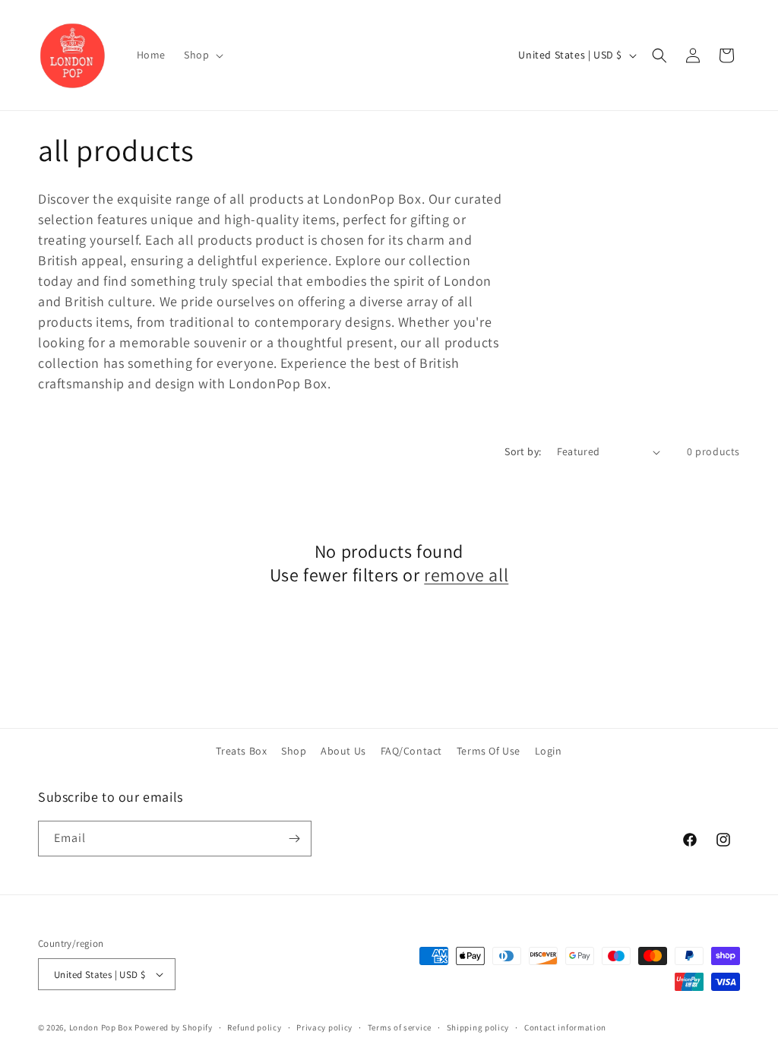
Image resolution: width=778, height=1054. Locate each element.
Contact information (565, 1027)
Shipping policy (478, 1027)
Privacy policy (324, 1027)
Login (548, 751)
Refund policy (254, 1027)
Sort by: (522, 451)
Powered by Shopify (173, 1027)
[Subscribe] (294, 838)
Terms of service (400, 1027)
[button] (202, 55)
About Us (343, 751)
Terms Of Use (488, 751)
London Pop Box (101, 1027)
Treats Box (241, 751)
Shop (293, 751)
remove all (466, 575)
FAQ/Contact (412, 751)
